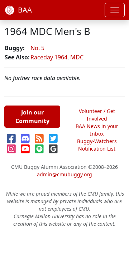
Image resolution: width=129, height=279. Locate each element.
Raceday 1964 (48, 57)
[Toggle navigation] (115, 10)
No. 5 (37, 48)
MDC (76, 57)
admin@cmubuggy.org (64, 174)
